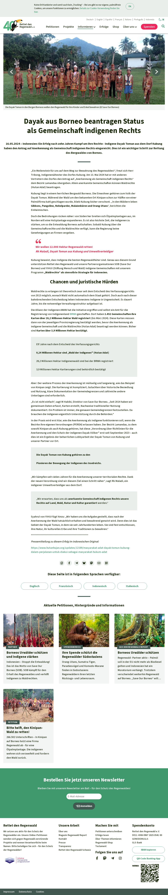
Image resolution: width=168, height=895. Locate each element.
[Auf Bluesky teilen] (84, 563)
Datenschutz (25, 891)
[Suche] (163, 26)
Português (138, 20)
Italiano (128, 20)
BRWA (73, 314)
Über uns (63, 831)
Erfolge (102, 835)
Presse (62, 842)
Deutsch (89, 20)
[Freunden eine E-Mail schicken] (99, 563)
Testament (101, 846)
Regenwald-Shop (104, 842)
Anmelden (86, 806)
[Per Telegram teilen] (76, 563)
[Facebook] (97, 859)
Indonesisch (99, 586)
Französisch (66, 586)
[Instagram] (120, 859)
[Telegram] (112, 859)
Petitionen (108, 831)
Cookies (40, 891)
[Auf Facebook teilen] (69, 563)
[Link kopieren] (61, 563)
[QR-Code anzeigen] (106, 563)
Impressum (8, 891)
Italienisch (132, 586)
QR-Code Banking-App (148, 858)
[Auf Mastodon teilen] (91, 563)
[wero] (135, 865)
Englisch (34, 586)
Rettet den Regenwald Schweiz (75, 849)
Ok (129, 6)
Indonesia (150, 20)
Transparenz (65, 846)
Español (108, 20)
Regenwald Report (73, 835)
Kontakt (63, 838)
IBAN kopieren (148, 849)
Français (118, 20)
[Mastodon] (104, 859)
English (100, 20)
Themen (108, 838)
